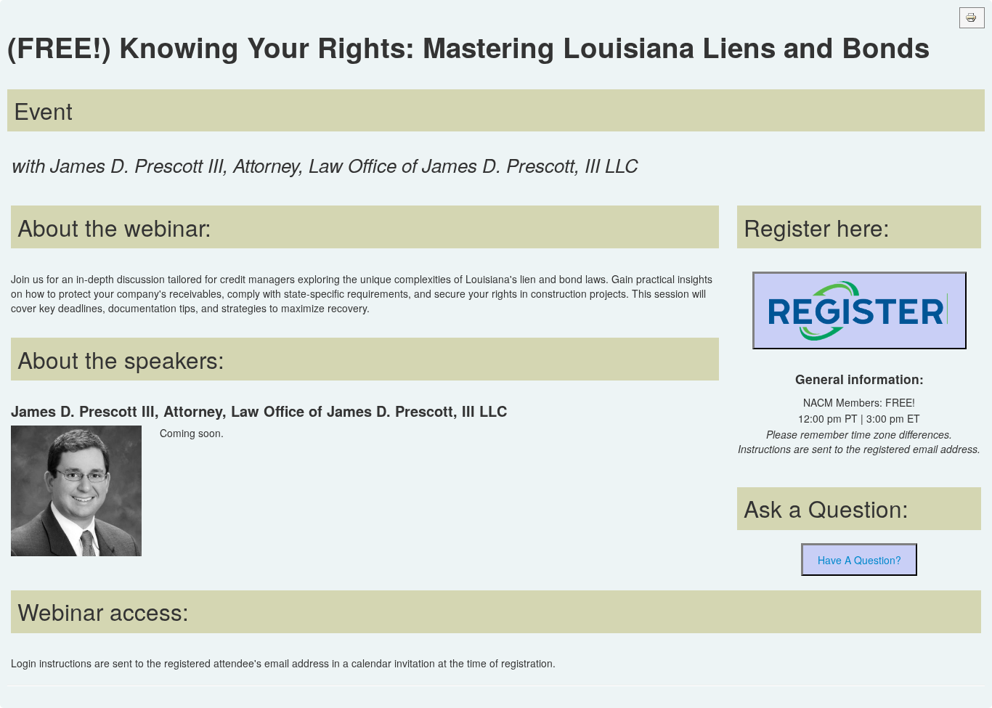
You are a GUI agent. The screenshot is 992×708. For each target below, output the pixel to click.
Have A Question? (859, 560)
